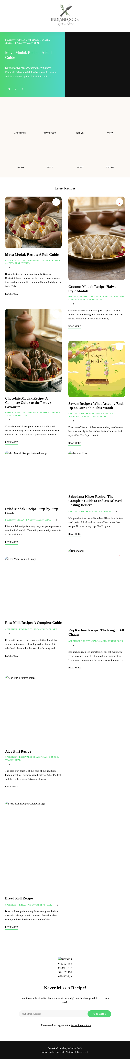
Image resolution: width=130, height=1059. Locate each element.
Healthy (45, 40)
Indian (9, 43)
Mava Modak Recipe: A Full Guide (32, 254)
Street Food (115, 641)
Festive (44, 413)
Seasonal (74, 416)
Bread (23, 905)
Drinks (53, 629)
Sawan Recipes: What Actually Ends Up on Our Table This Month (96, 406)
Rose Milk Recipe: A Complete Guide (33, 623)
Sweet (19, 43)
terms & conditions (81, 1025)
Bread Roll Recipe (19, 898)
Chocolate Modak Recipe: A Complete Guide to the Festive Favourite (28, 402)
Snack (102, 641)
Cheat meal (89, 641)
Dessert (10, 40)
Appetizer (11, 629)
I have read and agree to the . (66, 1025)
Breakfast (40, 629)
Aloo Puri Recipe (18, 751)
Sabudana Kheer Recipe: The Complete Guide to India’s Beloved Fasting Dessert (95, 501)
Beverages (25, 629)
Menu (91, 5)
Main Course (50, 757)
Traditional (32, 43)
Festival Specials (27, 40)
